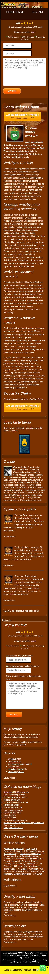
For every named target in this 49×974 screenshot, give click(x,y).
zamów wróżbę (16, 482)
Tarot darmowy (10, 825)
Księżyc (21, 871)
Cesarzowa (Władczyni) (30, 854)
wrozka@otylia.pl (33, 477)
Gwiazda (7, 871)
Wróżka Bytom (14, 759)
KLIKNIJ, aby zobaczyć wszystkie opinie (21, 611)
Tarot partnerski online (13, 828)
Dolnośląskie (14, 766)
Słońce (33, 871)
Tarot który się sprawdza (14, 795)
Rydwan (35, 859)
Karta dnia (8, 792)
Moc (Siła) (33, 864)
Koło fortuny (19, 864)
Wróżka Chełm (14, 761)
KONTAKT (37, 12)
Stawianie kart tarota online (16, 820)
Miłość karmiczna (21, 792)
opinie (33, 32)
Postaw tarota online (13, 807)
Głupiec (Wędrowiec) (14, 849)
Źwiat (39, 874)
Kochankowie (20, 859)
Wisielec (7, 866)
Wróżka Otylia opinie (30, 955)
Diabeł (24, 869)
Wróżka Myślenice (16, 771)
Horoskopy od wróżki (17, 769)
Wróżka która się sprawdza (16, 797)
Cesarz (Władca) (11, 856)
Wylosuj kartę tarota (12, 812)
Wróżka (9, 753)
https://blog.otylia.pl (17, 744)
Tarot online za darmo (13, 810)
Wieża (35, 869)
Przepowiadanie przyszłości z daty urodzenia (24, 823)
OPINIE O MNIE (15, 12)
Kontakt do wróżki (11, 805)
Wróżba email (10, 817)
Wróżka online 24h (12, 800)
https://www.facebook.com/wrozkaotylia (21, 737)
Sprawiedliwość (11, 861)
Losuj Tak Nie (10, 815)
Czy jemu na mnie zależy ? (20, 764)
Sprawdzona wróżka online (16, 802)
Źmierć (19, 866)
